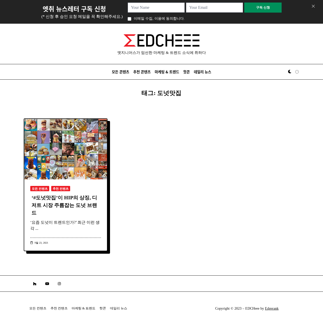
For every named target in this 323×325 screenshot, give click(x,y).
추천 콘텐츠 (142, 71)
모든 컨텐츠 (40, 188)
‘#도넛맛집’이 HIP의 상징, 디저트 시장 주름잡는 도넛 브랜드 (64, 205)
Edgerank (272, 308)
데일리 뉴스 (202, 71)
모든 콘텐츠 (120, 71)
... (36, 228)
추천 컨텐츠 (61, 188)
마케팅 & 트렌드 (167, 71)
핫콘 (186, 71)
